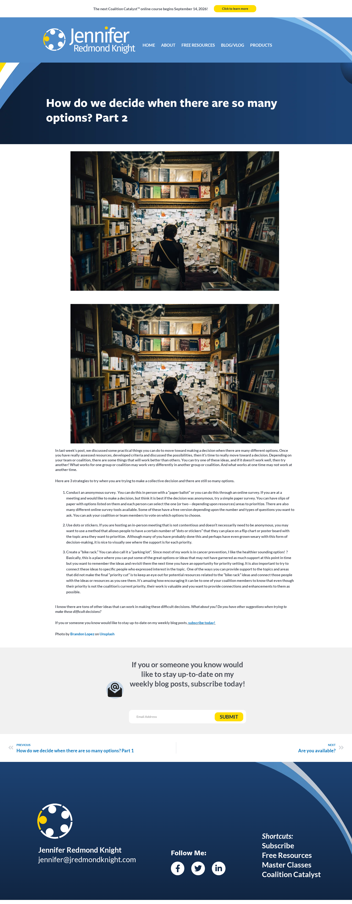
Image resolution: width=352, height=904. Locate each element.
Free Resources (198, 45)
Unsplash (107, 634)
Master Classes (286, 864)
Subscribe (278, 845)
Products (261, 45)
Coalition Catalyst (291, 874)
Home (149, 45)
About (168, 45)
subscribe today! (201, 622)
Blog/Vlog (232, 45)
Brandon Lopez (82, 634)
